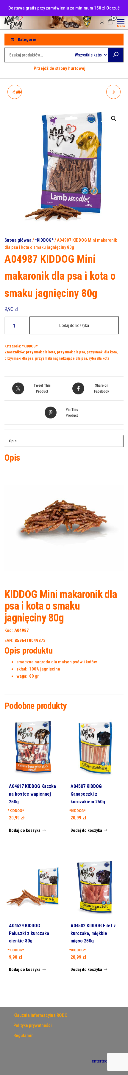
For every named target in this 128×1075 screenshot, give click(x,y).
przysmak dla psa (71, 352)
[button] (113, 118)
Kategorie (27, 39)
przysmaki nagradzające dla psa (61, 358)
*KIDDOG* (44, 240)
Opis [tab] (13, 440)
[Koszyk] (110, 22)
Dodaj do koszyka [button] (24, 830)
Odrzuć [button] (113, 8)
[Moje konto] (102, 21)
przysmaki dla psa (18, 358)
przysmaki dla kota (102, 352)
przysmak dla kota (40, 352)
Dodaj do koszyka (74, 325)
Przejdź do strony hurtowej (59, 68)
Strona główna (18, 240)
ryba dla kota (99, 358)
